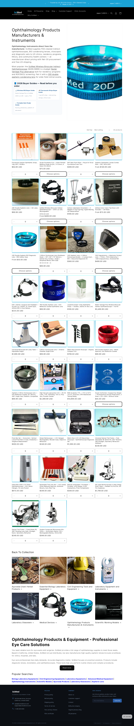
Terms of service (49, 706)
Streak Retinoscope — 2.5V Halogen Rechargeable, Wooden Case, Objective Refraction (53, 439)
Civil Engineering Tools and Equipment (79, 588)
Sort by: (90, 130)
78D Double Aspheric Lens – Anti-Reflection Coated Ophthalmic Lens (51, 305)
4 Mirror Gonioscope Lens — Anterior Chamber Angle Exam (52, 350)
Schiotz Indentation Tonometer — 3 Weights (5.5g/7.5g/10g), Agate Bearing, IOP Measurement (80, 209)
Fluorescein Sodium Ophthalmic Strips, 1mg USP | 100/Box (24, 163)
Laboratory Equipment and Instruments (107, 588)
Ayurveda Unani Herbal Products (22, 588)
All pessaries (72, 713)
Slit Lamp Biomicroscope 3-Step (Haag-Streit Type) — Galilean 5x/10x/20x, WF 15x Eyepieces (108, 486)
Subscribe (117, 700)
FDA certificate (49, 713)
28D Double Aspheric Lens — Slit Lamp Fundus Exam (25, 208)
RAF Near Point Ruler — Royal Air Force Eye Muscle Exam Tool (80, 163)
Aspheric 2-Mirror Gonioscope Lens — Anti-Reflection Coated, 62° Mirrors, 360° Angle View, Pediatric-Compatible (25, 394)
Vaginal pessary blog (74, 710)
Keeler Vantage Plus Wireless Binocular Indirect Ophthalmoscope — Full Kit (108, 305)
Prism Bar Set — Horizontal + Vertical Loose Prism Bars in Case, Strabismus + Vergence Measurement (25, 439)
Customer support (74, 698)
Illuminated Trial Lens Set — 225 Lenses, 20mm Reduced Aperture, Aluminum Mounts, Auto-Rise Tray (53, 486)
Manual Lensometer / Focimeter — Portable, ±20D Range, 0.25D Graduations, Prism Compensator (78, 486)
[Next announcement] (89, 3)
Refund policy (48, 698)
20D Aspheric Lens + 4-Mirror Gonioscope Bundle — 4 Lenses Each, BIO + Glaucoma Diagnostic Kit (79, 257)
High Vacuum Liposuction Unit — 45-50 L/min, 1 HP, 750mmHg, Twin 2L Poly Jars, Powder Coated (53, 394)
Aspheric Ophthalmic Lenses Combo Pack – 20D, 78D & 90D (107, 163)
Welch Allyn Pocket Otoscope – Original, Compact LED (80, 350)
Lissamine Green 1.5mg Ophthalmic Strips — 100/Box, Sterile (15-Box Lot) (80, 305)
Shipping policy (49, 702)
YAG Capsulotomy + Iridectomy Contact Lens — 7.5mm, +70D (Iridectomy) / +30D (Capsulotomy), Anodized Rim (108, 257)
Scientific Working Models (107, 622)
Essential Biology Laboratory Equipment (53, 588)
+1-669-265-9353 (19, 709)
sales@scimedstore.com (22, 704)
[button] (54, 11)
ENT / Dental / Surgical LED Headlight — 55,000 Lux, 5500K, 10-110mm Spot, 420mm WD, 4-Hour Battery (25, 306)
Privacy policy (48, 695)
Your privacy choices (50, 710)
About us (71, 695)
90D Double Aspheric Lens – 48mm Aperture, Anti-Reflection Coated (106, 350)
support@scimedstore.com (23, 705)
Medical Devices (47, 622)
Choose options (53, 174)
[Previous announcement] (45, 3)
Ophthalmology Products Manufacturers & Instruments (80, 623)
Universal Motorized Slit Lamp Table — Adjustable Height (24, 350)
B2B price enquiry (74, 706)
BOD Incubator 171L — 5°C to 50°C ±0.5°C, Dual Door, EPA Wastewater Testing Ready (79, 394)
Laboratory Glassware (22, 622)
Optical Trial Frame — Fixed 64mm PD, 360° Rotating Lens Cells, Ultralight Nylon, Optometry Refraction (24, 531)
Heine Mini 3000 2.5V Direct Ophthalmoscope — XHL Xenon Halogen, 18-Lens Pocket (22, 486)
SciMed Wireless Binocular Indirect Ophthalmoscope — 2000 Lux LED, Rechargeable (51, 209)
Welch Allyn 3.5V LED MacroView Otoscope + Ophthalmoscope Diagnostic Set (80, 439)
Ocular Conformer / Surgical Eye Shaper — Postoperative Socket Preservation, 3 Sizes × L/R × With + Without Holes (108, 394)
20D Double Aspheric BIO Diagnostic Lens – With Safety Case (24, 256)
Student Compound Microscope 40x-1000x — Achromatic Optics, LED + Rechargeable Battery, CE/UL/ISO (52, 531)
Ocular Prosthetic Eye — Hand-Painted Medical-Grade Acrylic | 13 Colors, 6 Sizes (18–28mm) (52, 164)
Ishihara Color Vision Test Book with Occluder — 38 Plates (107, 208)
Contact (70, 702)
